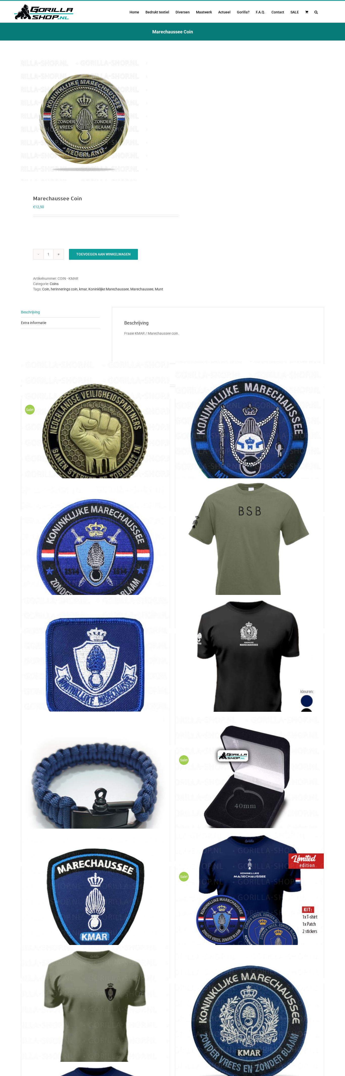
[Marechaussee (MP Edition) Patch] (249, 436)
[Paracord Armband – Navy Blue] (95, 786)
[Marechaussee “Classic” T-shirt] (249, 669)
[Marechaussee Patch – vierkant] (95, 669)
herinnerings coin (64, 289)
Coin (45, 289)
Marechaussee (141, 289)
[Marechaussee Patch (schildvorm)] (95, 903)
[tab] (60, 312)
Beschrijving (30, 312)
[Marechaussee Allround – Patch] (95, 553)
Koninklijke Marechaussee (108, 289)
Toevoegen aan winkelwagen (103, 254)
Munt (159, 289)
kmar (83, 289)
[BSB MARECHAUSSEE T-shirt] (249, 553)
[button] (316, 11)
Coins (54, 284)
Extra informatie (33, 323)
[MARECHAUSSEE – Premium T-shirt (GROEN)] (95, 1019)
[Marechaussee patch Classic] (249, 1020)
